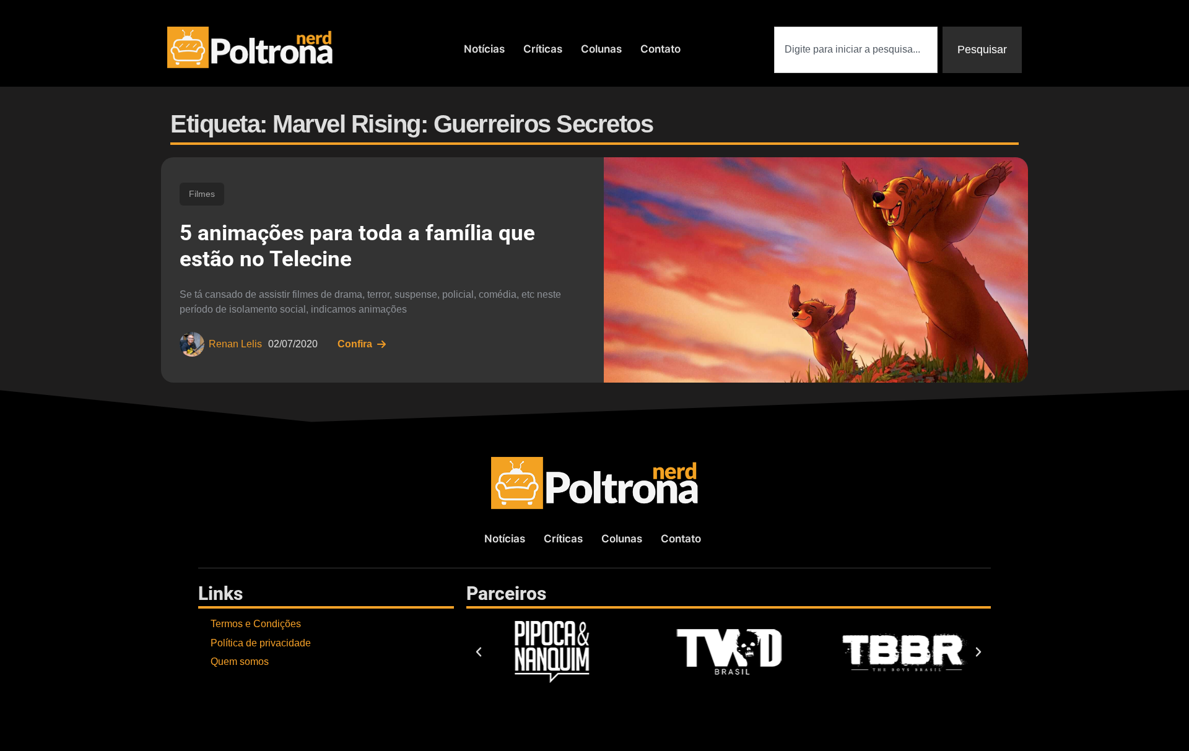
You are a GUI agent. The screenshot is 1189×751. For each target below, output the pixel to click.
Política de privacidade (261, 643)
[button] (479, 652)
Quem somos (240, 661)
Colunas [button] (601, 49)
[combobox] (856, 50)
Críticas (542, 49)
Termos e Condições (256, 624)
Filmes (202, 194)
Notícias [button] (484, 49)
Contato (660, 49)
